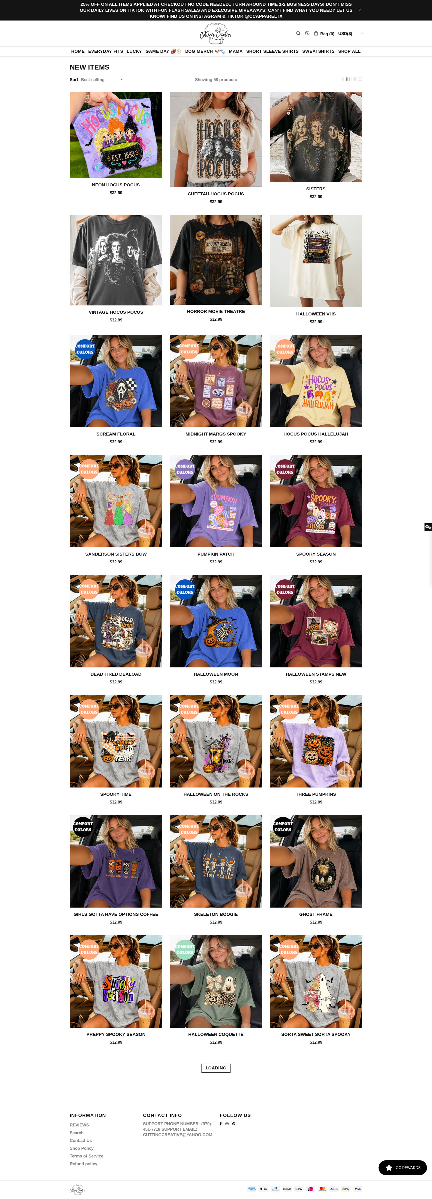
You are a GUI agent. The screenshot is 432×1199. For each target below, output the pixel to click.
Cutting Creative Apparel (216, 33)
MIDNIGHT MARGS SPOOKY (216, 434)
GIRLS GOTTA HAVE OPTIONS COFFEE (116, 914)
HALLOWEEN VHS (316, 313)
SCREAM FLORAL (116, 434)
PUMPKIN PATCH (216, 554)
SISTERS (316, 188)
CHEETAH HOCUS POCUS (216, 193)
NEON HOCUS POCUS (116, 184)
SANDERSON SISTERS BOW (116, 554)
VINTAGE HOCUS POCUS (116, 312)
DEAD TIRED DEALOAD (116, 674)
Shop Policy (82, 1148)
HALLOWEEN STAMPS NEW (316, 674)
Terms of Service (86, 1156)
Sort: (75, 79)
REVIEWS (79, 1125)
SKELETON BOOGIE (216, 914)
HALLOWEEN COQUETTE (216, 1034)
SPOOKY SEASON (316, 554)
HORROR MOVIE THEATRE (216, 311)
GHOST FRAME (315, 914)
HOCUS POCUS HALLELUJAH (316, 434)
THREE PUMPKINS (316, 794)
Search (77, 1132)
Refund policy (83, 1163)
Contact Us (81, 1140)
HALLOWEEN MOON (216, 674)
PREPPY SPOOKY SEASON (116, 1034)
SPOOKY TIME (116, 794)
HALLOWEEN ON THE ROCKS (216, 794)
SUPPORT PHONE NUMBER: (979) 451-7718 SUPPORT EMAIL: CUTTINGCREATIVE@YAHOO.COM (177, 1129)
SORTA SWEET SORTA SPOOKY (316, 1034)
